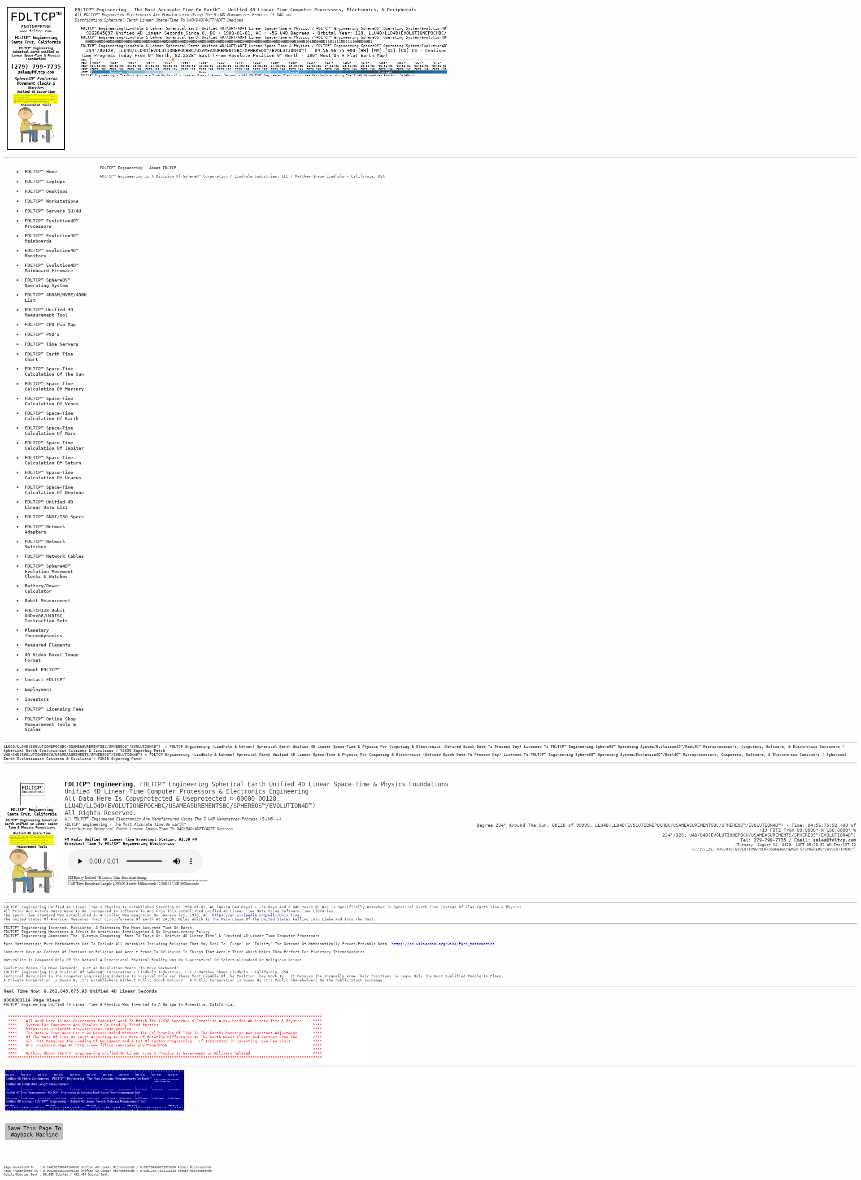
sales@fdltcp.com (36, 72)
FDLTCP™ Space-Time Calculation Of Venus (51, 401)
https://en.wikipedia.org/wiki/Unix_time (256, 915)
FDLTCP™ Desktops (46, 191)
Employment (38, 689)
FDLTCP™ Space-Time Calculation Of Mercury (54, 386)
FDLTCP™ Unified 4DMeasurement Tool (49, 312)
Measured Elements (47, 644)
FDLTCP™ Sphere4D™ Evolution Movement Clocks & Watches (50, 571)
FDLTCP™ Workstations (51, 201)
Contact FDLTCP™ (45, 679)
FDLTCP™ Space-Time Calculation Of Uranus (53, 475)
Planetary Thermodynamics (43, 633)
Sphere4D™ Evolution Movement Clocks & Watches (37, 83)
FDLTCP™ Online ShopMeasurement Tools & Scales (51, 724)
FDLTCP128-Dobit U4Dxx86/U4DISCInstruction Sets (46, 615)
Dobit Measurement (47, 600)
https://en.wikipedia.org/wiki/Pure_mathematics (443, 944)
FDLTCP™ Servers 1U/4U (53, 210)
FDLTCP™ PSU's (42, 334)
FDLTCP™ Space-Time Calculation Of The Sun (54, 371)
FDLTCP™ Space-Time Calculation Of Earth (51, 416)
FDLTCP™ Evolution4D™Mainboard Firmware (51, 268)
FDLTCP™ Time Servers (51, 344)
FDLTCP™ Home (41, 171)
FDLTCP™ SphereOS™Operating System (47, 283)
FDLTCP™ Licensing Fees (54, 709)
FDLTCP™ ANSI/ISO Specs (54, 516)
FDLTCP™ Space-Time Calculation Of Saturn (53, 460)
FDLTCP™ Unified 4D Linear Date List (50, 504)
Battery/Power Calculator (43, 588)
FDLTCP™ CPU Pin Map (50, 324)
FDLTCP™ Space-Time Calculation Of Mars (50, 430)
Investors (37, 699)
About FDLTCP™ (42, 669)
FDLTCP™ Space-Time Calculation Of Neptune (54, 490)
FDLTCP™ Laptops (45, 181)
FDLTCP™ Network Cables (54, 556)
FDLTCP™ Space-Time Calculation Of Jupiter (54, 445)
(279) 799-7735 (36, 66)
